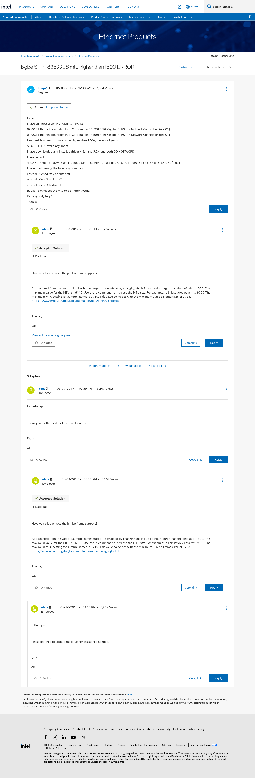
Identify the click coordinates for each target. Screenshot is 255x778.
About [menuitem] (38, 17)
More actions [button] (215, 67)
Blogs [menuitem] (160, 17)
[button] (226, 89)
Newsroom (100, 729)
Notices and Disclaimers (172, 756)
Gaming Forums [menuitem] (138, 17)
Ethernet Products (88, 56)
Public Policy (195, 729)
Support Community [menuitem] (15, 17)
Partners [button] (112, 6)
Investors (116, 729)
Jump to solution (51, 107)
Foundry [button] (133, 6)
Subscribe (186, 67)
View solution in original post (51, 335)
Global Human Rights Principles (151, 758)
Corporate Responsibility (153, 729)
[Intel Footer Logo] (25, 745)
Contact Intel (81, 729)
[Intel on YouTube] (73, 738)
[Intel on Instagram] (82, 738)
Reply (218, 209)
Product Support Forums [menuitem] (105, 17)
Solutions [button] (67, 6)
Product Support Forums (59, 56)
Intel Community (31, 56)
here (129, 694)
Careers (129, 729)
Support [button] (47, 6)
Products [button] (26, 6)
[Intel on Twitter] (55, 738)
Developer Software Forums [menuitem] (65, 17)
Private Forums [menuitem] (181, 17)
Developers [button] (90, 6)
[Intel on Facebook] (45, 738)
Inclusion (179, 729)
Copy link (191, 342)
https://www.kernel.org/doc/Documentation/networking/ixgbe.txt (75, 300)
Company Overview (57, 729)
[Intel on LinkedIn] (64, 738)
